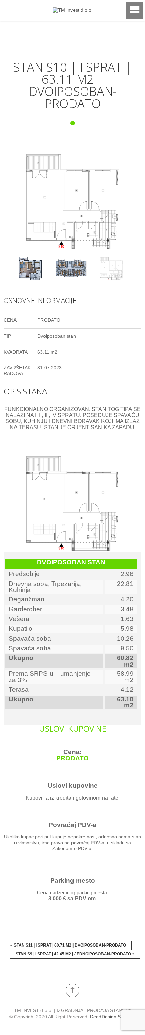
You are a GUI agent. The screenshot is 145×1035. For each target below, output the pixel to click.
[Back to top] (72, 990)
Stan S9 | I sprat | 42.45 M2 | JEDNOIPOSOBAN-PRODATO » (75, 953)
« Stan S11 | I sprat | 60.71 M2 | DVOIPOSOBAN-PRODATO (68, 944)
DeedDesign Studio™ (113, 1016)
